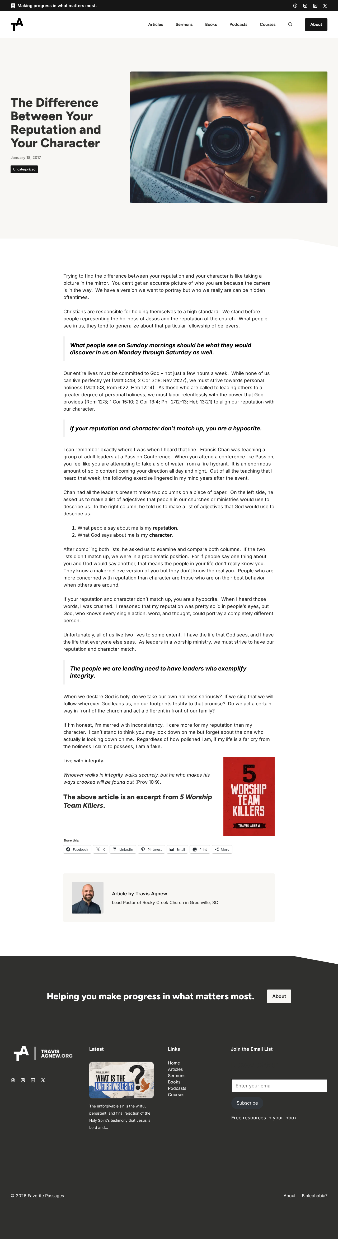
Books (211, 24)
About (316, 24)
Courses (267, 24)
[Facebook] (295, 5)
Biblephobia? (314, 1195)
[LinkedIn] (315, 5)
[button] (290, 24)
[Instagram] (305, 5)
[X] (325, 5)
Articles (155, 24)
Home (174, 1063)
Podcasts (238, 24)
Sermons (184, 24)
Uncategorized (24, 169)
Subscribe (247, 1103)
